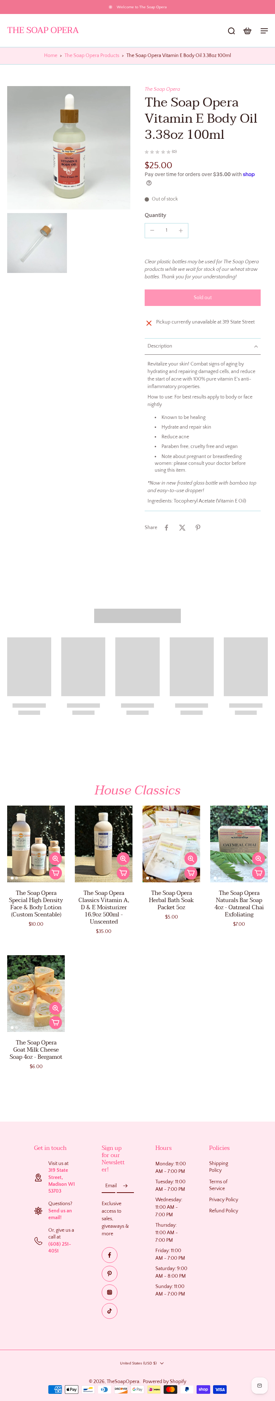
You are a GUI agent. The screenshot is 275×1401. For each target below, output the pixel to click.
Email (111, 1186)
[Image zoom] (68, 147)
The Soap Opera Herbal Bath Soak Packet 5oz (171, 900)
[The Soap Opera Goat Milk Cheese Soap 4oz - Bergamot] (36, 993)
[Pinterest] (109, 1274)
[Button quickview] (55, 858)
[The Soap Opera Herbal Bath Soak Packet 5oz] (171, 844)
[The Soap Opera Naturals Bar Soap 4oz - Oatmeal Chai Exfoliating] (239, 844)
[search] (231, 30)
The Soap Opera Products (91, 55)
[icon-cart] (247, 30)
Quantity (155, 215)
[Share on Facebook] (166, 528)
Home (50, 55)
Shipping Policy (218, 1167)
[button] (203, 297)
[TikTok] (109, 1311)
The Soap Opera (162, 89)
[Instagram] (109, 1292)
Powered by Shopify (164, 1382)
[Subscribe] (125, 1186)
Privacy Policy (223, 1200)
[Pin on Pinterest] (198, 528)
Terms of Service (218, 1185)
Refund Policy (223, 1211)
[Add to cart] (55, 873)
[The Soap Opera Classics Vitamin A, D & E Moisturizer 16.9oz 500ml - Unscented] (103, 844)
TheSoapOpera (123, 1382)
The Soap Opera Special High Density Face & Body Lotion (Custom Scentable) (36, 904)
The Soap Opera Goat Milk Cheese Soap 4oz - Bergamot (36, 1050)
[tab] (12, 878)
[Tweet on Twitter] (182, 528)
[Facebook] (109, 1255)
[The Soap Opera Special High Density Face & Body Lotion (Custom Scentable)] (36, 844)
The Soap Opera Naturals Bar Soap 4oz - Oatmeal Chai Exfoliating (239, 904)
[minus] (152, 230)
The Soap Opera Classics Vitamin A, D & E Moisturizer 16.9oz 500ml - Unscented (103, 907)
